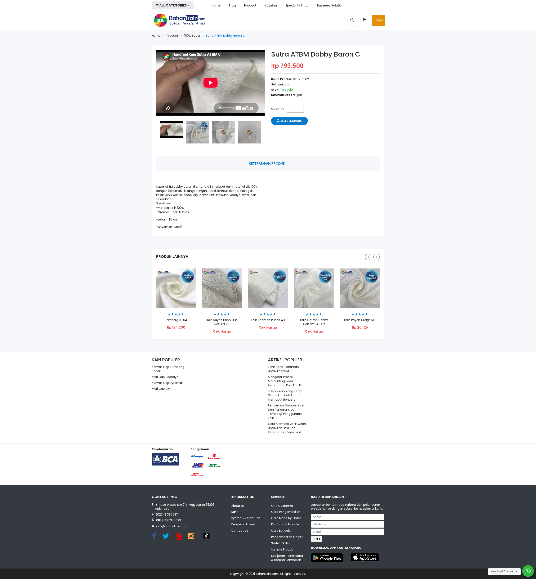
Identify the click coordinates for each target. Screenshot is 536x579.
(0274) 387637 (167, 514)
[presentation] (368, 257)
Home (215, 5)
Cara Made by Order (286, 518)
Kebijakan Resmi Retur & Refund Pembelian (287, 558)
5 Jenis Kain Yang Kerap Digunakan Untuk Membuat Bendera (285, 395)
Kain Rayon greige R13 (360, 320)
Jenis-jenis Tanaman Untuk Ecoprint (283, 369)
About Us (237, 506)
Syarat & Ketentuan (245, 518)
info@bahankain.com (172, 526)
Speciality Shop (297, 5)
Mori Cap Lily (161, 389)
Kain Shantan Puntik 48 (268, 320)
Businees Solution (330, 5)
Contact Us (239, 531)
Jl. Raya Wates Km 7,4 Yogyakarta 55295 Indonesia (184, 507)
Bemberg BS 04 (176, 320)
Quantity (277, 109)
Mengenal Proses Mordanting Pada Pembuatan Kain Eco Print (287, 381)
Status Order (280, 543)
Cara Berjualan (281, 531)
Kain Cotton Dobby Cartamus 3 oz (314, 322)
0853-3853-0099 (168, 520)
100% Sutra (192, 36)
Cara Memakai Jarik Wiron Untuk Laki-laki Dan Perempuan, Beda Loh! (287, 428)
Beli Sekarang (291, 121)
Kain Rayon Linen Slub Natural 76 (222, 322)
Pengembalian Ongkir (287, 537)
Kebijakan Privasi (243, 524)
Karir (234, 512)
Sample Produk (282, 549)
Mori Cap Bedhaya (165, 377)
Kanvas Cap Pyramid (167, 383)
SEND (316, 539)
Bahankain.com (267, 574)
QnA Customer (282, 506)
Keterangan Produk (267, 163)
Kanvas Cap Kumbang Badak (168, 369)
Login (378, 20)
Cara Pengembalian (285, 512)
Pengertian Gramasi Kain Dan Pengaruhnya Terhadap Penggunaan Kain (286, 411)
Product (250, 5)
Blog (232, 5)
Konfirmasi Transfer (285, 524)
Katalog (271, 5)
